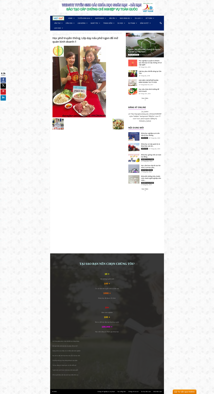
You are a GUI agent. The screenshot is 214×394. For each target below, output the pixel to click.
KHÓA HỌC (144, 138)
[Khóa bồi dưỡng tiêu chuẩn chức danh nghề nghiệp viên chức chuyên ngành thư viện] (133, 179)
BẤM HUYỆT (144, 23)
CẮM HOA (69, 23)
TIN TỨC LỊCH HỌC (134, 54)
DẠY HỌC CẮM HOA (147, 170)
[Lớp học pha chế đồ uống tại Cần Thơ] (132, 73)
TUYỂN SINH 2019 (84, 18)
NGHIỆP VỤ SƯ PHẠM (147, 159)
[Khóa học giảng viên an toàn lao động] (133, 158)
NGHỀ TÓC (94, 23)
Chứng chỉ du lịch (133, 391)
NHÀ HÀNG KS (125, 18)
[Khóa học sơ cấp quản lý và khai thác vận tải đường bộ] (133, 147)
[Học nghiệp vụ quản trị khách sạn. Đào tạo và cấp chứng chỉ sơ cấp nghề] (132, 63)
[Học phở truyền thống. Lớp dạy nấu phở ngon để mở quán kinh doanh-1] (88, 81)
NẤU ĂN (112, 18)
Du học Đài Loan (146, 391)
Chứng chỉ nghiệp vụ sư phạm (106, 391)
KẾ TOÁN (149, 18)
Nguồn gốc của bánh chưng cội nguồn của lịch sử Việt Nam (144, 50)
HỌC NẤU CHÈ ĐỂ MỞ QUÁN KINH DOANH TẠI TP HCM (148, 81)
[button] (160, 23)
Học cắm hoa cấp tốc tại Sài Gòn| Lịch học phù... (150, 166)
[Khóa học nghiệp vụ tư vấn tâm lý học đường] (133, 136)
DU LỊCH (138, 18)
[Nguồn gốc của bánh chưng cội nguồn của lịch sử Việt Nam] (145, 45)
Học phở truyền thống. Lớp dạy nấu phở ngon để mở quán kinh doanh (79, 33)
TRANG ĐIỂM (107, 23)
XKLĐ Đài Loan (157, 391)
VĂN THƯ (57, 23)
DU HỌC (120, 23)
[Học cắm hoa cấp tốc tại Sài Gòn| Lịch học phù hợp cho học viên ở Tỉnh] (133, 168)
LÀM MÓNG (81, 23)
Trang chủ (55, 33)
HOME (70, 18)
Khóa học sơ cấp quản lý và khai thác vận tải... (150, 145)
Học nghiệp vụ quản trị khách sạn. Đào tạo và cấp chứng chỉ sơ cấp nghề (150, 63)
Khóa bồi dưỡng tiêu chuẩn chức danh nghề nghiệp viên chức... (151, 178)
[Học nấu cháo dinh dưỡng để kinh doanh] (132, 91)
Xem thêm (145, 98)
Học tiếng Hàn (121, 391)
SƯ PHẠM (131, 23)
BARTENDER (99, 18)
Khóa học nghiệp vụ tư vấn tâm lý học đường (150, 134)
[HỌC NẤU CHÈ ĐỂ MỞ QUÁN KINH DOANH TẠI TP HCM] (132, 82)
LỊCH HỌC (57, 28)
